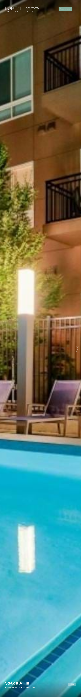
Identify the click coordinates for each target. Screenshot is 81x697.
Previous (77, 348)
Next (77, 352)
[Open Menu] (77, 9)
